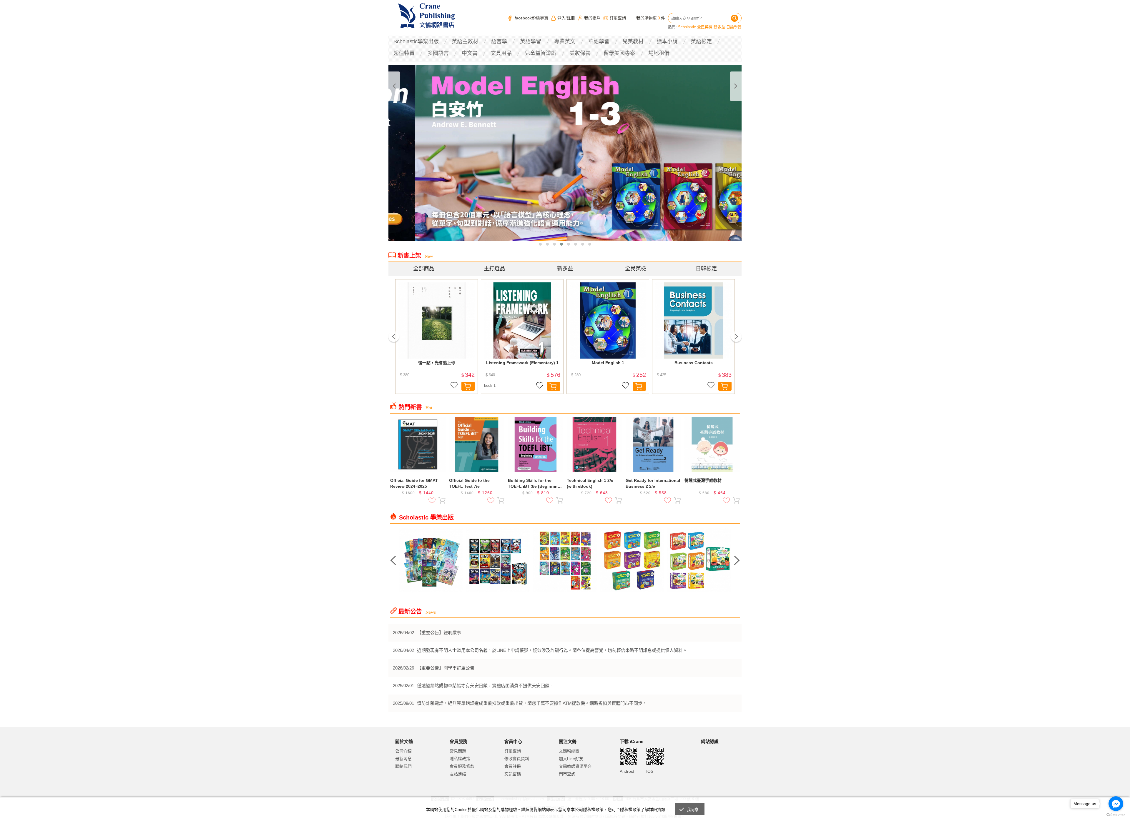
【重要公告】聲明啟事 (439, 632)
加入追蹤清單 (454, 386)
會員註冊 (512, 766)
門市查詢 (567, 774)
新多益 (719, 27)
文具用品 (501, 53)
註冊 (571, 18)
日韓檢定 (706, 269)
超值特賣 (404, 53)
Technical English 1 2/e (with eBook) (590, 483)
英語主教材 (465, 41)
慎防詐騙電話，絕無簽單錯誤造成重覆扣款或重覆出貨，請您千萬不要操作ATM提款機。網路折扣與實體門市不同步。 (532, 703)
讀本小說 (667, 41)
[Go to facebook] (1116, 803)
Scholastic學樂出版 (416, 41)
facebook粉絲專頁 (531, 18)
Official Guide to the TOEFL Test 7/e (469, 483)
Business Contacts (693, 362)
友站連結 (458, 774)
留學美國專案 (619, 53)
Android (627, 771)
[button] (540, 244)
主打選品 (494, 269)
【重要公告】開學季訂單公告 (445, 667)
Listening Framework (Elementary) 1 (522, 362)
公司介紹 (403, 751)
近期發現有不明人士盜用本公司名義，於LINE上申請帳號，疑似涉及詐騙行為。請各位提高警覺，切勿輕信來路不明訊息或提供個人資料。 (552, 650)
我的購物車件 (650, 18)
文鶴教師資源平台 (575, 766)
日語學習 (734, 27)
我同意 (693, 809)
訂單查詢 (617, 18)
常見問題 (458, 751)
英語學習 (530, 41)
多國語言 (438, 53)
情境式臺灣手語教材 (703, 480)
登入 (561, 18)
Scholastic (687, 27)
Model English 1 (608, 362)
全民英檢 (704, 27)
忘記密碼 (512, 774)
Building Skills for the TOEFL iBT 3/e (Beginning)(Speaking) (535, 483)
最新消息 (403, 758)
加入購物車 (468, 386)
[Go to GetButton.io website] (1115, 815)
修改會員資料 (516, 758)
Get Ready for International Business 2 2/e (653, 483)
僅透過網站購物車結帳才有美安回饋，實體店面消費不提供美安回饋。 (485, 685)
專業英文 (564, 41)
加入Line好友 (571, 758)
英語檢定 (701, 41)
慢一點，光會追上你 (436, 362)
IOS (649, 771)
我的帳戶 (592, 18)
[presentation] (394, 86)
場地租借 (658, 53)
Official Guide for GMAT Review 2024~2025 (414, 483)
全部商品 (423, 269)
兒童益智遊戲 (540, 53)
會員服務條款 (462, 766)
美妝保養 (580, 53)
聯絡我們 (403, 766)
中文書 (470, 53)
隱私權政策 (460, 758)
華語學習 (598, 41)
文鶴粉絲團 (569, 751)
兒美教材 (633, 41)
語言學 (499, 41)
